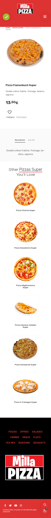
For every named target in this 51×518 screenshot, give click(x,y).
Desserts (39, 442)
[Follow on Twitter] (10, 505)
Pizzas (12, 431)
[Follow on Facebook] (5, 505)
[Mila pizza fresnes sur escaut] (25, 9)
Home (8, 28)
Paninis (14, 437)
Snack (26, 437)
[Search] (44, 505)
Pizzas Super (17, 28)
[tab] (20, 140)
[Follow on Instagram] (21, 505)
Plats (37, 437)
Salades (37, 431)
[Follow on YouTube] (15, 505)
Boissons (24, 442)
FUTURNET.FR (18, 510)
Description (20, 140)
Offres (24, 431)
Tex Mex (10, 442)
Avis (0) (31, 140)
